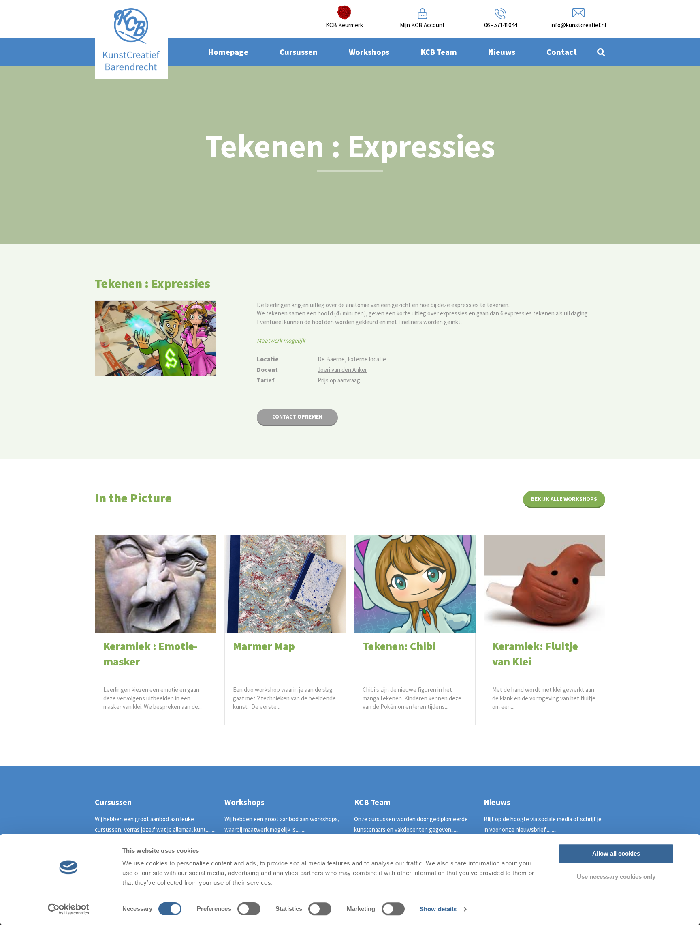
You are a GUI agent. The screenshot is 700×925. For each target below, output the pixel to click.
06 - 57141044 (500, 25)
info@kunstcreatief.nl (578, 25)
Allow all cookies (616, 853)
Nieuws (501, 52)
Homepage (228, 52)
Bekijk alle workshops (564, 498)
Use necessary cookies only (616, 876)
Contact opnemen (297, 416)
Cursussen (299, 52)
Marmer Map (264, 646)
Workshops (369, 52)
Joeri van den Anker (342, 369)
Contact (561, 52)
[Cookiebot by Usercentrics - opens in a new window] (68, 909)
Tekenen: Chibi (399, 646)
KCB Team (439, 52)
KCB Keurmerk (344, 25)
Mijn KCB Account (422, 25)
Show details (438, 909)
